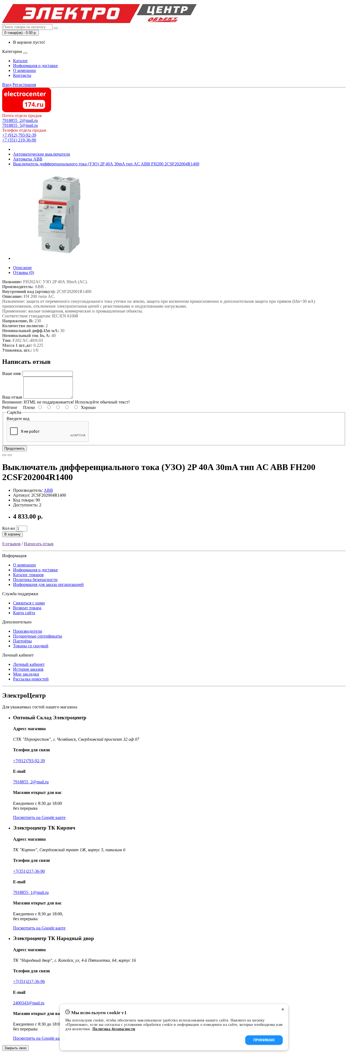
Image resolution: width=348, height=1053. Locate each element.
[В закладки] (4, 455)
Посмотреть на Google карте (39, 817)
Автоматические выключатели (41, 154)
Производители (27, 631)
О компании (24, 70)
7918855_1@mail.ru (31, 892)
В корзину (12, 534)
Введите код (18, 418)
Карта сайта (24, 612)
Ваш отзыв (12, 397)
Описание (22, 267)
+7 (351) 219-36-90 (19, 140)
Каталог (20, 60)
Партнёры (22, 641)
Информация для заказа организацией (48, 584)
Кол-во (8, 528)
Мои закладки (26, 674)
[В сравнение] (10, 455)
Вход (6, 84)
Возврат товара (27, 608)
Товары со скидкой (30, 646)
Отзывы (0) (23, 272)
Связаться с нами (29, 603)
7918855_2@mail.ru (20, 120)
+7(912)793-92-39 (29, 760)
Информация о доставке (35, 65)
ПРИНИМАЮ (264, 1040)
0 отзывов (11, 543)
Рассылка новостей (31, 679)
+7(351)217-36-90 (29, 871)
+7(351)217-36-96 (29, 981)
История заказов (28, 669)
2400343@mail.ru (28, 1003)
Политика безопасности (35, 579)
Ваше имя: (11, 373)
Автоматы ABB (27, 159)
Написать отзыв (39, 543)
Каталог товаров (28, 574)
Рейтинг (10, 407)
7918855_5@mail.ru (20, 125)
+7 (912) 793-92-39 (19, 135)
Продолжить (14, 448)
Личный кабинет (29, 664)
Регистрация (24, 84)
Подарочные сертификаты (37, 636)
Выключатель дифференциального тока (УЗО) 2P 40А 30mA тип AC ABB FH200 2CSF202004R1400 (106, 164)
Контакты (22, 75)
